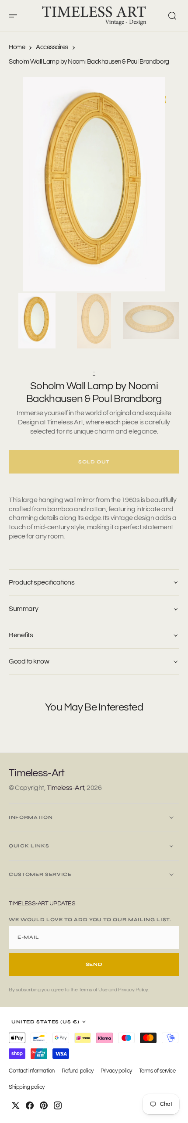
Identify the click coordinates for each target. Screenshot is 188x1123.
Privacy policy (116, 1071)
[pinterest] (44, 1105)
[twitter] (16, 1105)
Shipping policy (27, 1087)
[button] (16, 16)
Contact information (32, 1071)
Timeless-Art (65, 787)
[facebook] (30, 1105)
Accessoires (52, 47)
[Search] (172, 16)
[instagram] (58, 1105)
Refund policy (78, 1071)
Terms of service (157, 1071)
